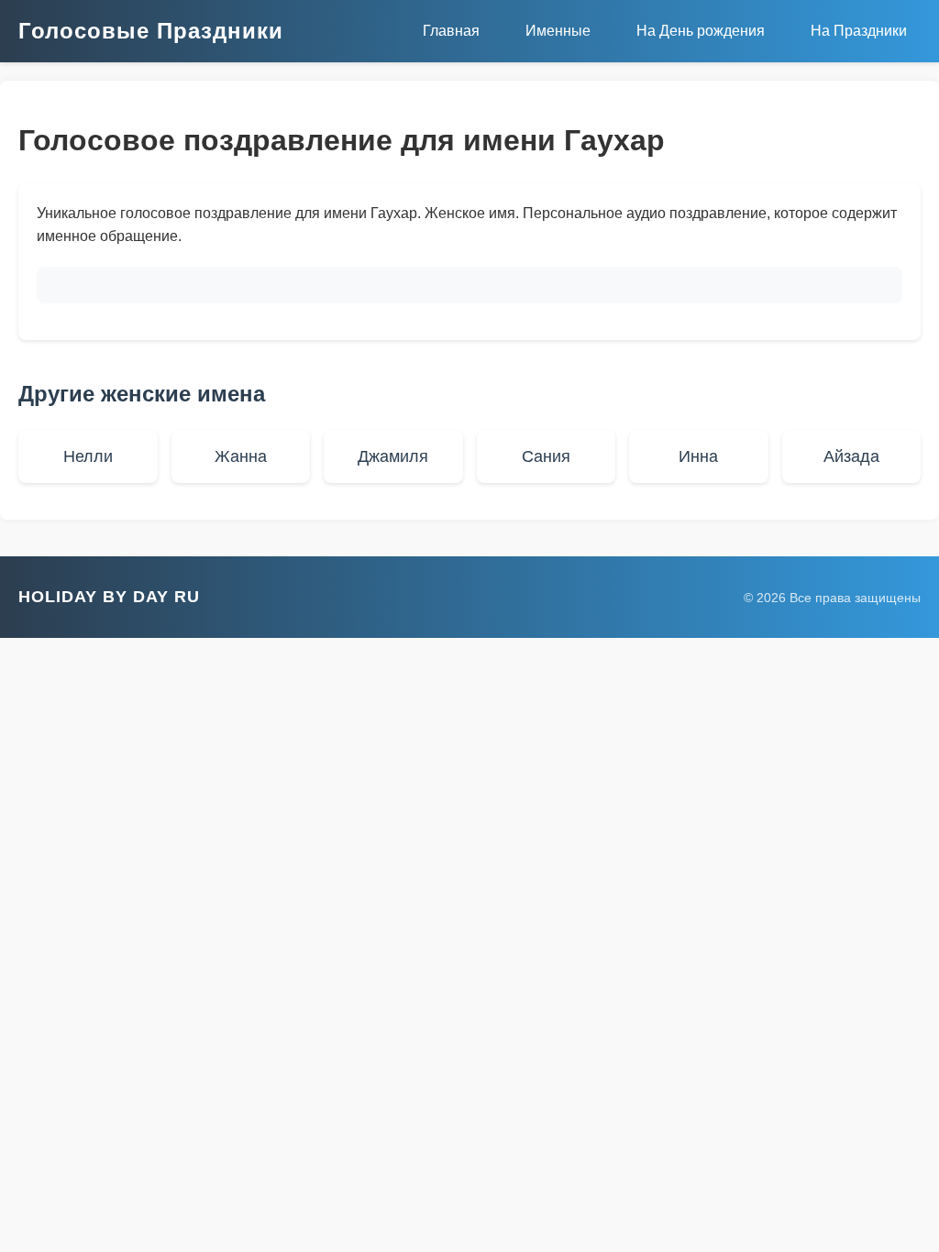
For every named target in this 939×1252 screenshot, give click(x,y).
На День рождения (700, 30)
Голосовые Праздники (150, 30)
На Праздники (859, 30)
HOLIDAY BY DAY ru (109, 597)
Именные (558, 30)
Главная (451, 30)
